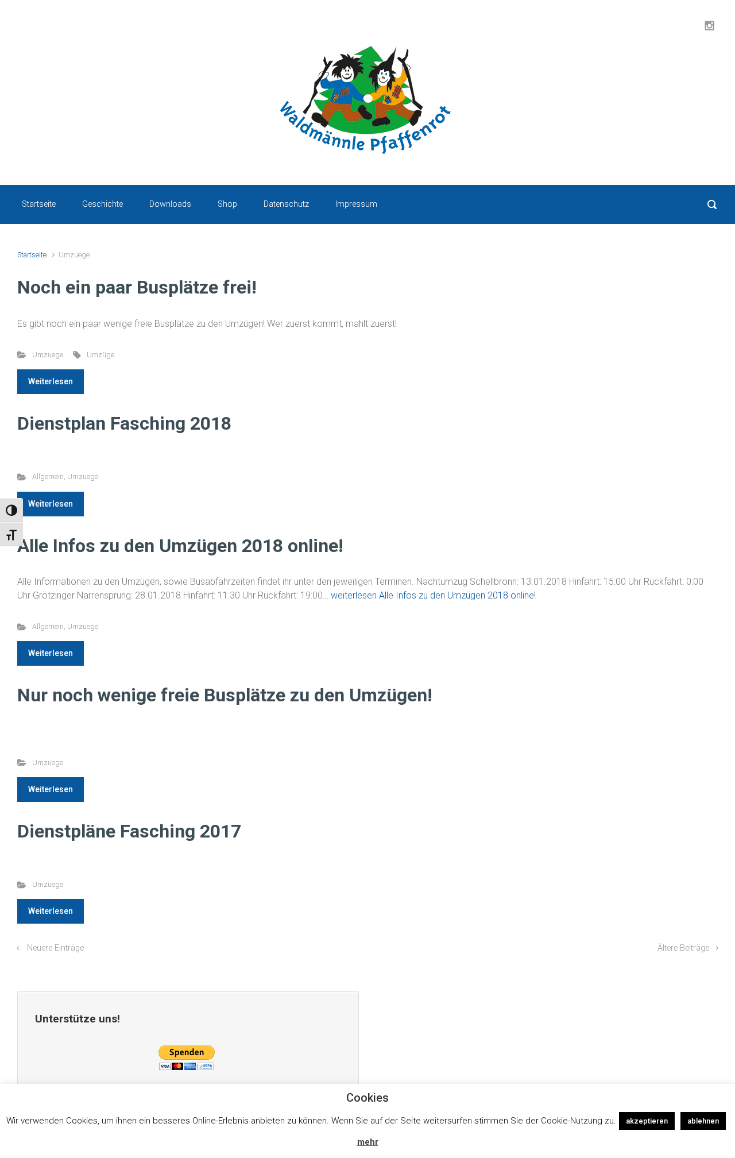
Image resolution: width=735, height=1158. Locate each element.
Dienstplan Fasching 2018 (124, 423)
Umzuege (47, 354)
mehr (367, 1142)
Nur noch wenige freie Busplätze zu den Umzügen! (224, 695)
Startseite (32, 254)
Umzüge (100, 354)
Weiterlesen (50, 381)
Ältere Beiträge (683, 948)
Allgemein (48, 476)
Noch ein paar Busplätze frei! (137, 287)
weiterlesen (433, 595)
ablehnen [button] (703, 1121)
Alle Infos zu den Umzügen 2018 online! (180, 546)
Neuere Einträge (55, 948)
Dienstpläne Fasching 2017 (129, 831)
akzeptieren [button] (647, 1121)
